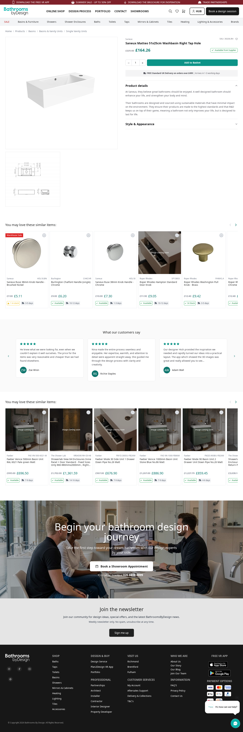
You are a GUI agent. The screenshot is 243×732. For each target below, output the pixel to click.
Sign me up (122, 633)
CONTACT (120, 11)
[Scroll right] (236, 225)
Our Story (176, 665)
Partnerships (98, 685)
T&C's (130, 701)
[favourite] (177, 11)
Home (8, 31)
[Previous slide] (8, 355)
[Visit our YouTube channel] (29, 669)
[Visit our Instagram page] (9, 669)
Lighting (56, 698)
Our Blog (176, 669)
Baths (55, 661)
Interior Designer (100, 706)
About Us (176, 661)
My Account (133, 685)
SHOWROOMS (140, 11)
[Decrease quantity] (129, 63)
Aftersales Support (137, 690)
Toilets (55, 672)
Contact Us (176, 695)
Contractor (96, 701)
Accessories (58, 709)
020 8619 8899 (133, 575)
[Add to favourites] (236, 39)
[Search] (170, 11)
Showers (57, 682)
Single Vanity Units (76, 31)
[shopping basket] (184, 11)
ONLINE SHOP (55, 11)
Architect (96, 690)
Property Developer (101, 711)
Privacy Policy (178, 690)
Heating (56, 693)
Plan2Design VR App (102, 666)
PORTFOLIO (102, 11)
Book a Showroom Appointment (124, 566)
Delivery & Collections (139, 695)
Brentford (132, 666)
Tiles (54, 703)
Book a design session (222, 11)
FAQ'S (174, 685)
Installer (95, 695)
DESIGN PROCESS (80, 11)
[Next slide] (234, 355)
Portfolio (95, 672)
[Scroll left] (230, 225)
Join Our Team (178, 673)
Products (20, 31)
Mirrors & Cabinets (62, 688)
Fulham (131, 672)
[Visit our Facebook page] (19, 669)
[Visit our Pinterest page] (10, 679)
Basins (32, 31)
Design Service (99, 661)
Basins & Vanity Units (51, 31)
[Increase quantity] (142, 63)
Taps (54, 666)
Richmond (133, 661)
